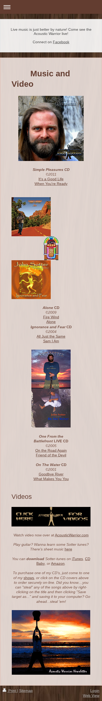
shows (29, 578)
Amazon (58, 563)
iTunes (77, 559)
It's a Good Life (51, 179)
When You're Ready (51, 184)
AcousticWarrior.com (72, 535)
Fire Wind (51, 317)
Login (94, 690)
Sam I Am (51, 341)
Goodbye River (51, 474)
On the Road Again (51, 450)
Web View (91, 695)
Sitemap (26, 690)
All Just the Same (51, 336)
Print (12, 690)
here (68, 549)
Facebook (61, 42)
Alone (51, 322)
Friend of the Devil (51, 455)
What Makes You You (51, 479)
